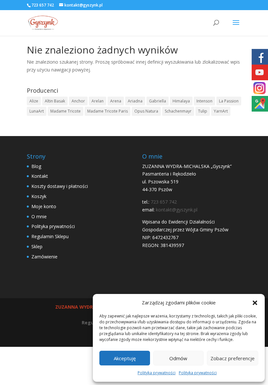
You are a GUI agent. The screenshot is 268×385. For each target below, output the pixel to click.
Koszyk (38, 196)
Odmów (178, 358)
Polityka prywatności (157, 373)
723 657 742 (42, 5)
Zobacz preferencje (232, 358)
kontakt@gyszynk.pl (176, 210)
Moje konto (43, 206)
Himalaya (181, 101)
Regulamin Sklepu (50, 236)
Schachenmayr (178, 111)
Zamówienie (44, 257)
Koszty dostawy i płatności (59, 186)
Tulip (202, 111)
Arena (115, 101)
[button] (255, 303)
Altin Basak (55, 101)
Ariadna (135, 101)
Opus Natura (146, 111)
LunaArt (36, 111)
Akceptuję (125, 358)
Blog (36, 166)
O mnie (39, 216)
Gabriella (157, 101)
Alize (33, 101)
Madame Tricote (65, 111)
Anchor (78, 101)
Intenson (204, 101)
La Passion (229, 101)
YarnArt (221, 111)
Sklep (36, 246)
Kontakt (39, 176)
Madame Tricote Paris (107, 111)
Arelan (98, 101)
